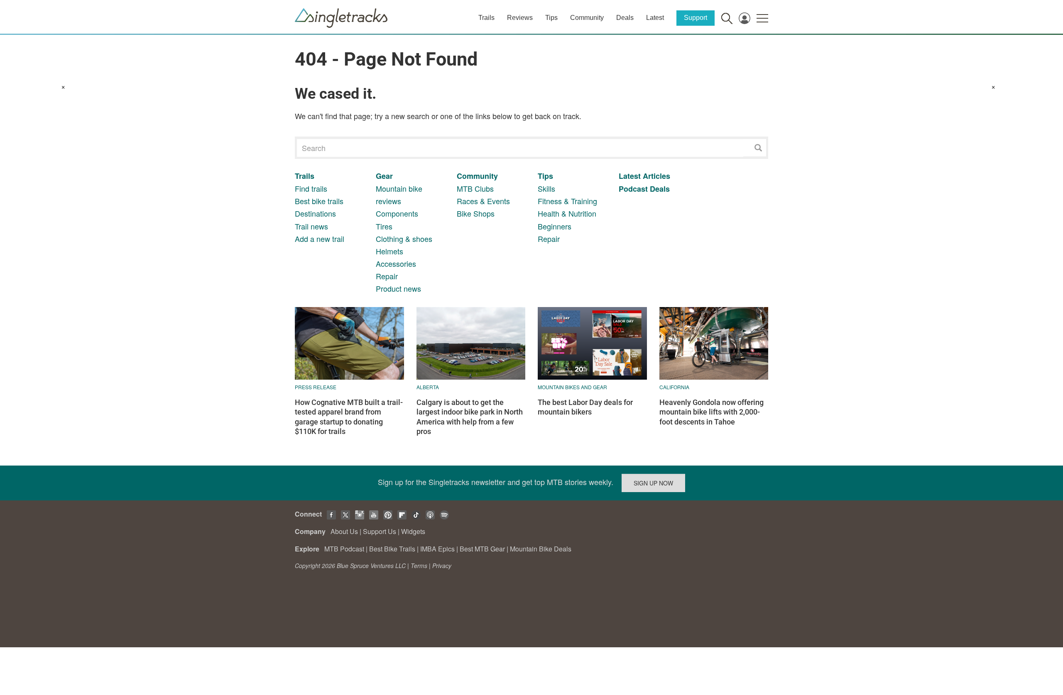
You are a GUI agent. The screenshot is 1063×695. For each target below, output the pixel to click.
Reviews (520, 17)
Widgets (413, 531)
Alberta (427, 386)
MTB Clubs (475, 188)
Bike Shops (476, 213)
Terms (419, 565)
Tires (384, 226)
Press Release (315, 386)
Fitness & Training (567, 200)
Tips (551, 17)
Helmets (389, 251)
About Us (344, 531)
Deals (625, 17)
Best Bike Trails (392, 549)
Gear (384, 176)
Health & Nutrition (567, 213)
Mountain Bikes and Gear (572, 386)
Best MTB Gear (482, 549)
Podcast (633, 188)
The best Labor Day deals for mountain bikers (585, 407)
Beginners (554, 226)
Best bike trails (319, 200)
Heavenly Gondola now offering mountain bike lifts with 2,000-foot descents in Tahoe (711, 412)
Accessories (396, 263)
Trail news (311, 226)
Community (587, 17)
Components (397, 213)
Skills (546, 188)
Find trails (311, 188)
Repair (387, 276)
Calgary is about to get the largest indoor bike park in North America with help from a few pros (469, 417)
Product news (398, 288)
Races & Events (483, 200)
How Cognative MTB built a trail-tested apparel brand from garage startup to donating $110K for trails (349, 417)
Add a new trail (319, 238)
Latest (655, 17)
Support (695, 17)
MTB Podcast (344, 549)
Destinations (315, 213)
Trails (486, 17)
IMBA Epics (437, 549)
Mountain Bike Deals (540, 549)
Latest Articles (644, 176)
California (674, 386)
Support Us (379, 531)
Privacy (441, 565)
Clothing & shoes (404, 238)
